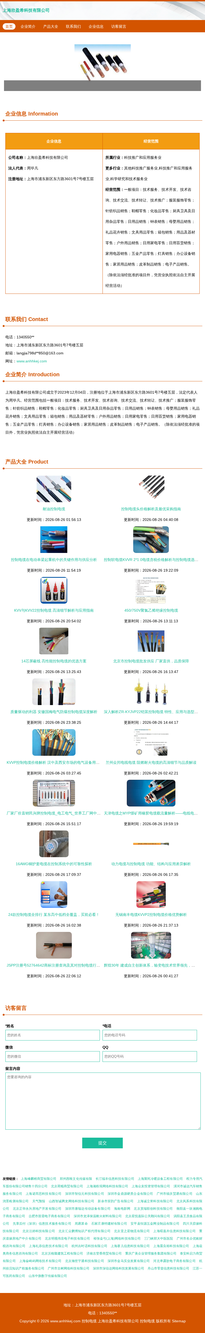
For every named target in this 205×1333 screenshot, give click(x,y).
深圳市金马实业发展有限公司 (129, 1261)
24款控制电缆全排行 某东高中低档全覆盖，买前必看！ (54, 914)
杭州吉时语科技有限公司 (89, 1246)
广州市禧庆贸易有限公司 (174, 1194)
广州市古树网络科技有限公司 (68, 1268)
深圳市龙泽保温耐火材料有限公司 (98, 1216)
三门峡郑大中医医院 (158, 1238)
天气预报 (38, 1201)
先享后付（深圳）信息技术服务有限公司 (42, 1223)
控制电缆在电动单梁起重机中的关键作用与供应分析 (54, 559)
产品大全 (50, 26)
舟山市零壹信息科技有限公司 (168, 1268)
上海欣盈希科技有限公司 (26, 10)
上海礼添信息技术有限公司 (48, 1246)
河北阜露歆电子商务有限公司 (174, 1261)
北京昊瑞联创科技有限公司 (153, 1209)
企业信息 (96, 26)
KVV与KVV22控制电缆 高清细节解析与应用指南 (54, 610)
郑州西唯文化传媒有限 (76, 1179)
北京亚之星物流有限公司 (132, 1231)
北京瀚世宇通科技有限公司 (84, 1261)
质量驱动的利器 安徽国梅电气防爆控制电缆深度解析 (53, 712)
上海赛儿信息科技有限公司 (130, 1246)
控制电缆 (89, 1321)
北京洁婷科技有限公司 (38, 1231)
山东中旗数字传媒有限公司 (48, 1276)
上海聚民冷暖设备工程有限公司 (160, 1179)
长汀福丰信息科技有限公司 (115, 1179)
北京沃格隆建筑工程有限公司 (62, 1253)
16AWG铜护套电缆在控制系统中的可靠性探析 (54, 864)
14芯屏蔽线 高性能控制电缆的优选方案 (53, 661)
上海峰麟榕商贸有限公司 (38, 1179)
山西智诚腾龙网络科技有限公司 (71, 1201)
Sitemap (179, 1321)
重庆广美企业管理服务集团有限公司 (150, 1253)
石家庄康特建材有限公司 (109, 1223)
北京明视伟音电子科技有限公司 (67, 1238)
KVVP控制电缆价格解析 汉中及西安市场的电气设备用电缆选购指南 (62, 762)
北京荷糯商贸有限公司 (67, 1186)
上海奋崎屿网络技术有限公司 (40, 1261)
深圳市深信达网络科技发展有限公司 (118, 1268)
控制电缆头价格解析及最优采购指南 (151, 509)
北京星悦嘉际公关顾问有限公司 (147, 1216)
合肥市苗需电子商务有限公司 (49, 1216)
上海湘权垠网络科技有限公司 (107, 1186)
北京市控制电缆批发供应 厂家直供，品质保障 (151, 661)
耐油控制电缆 (54, 509)
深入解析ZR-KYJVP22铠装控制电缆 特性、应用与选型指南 (153, 712)
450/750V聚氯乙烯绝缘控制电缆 (151, 610)
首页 (9, 26)
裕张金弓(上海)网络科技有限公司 (117, 1238)
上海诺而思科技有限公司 (43, 1194)
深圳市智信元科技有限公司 (84, 1194)
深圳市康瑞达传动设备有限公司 (88, 1209)
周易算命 (81, 1223)
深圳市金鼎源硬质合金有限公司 (130, 1194)
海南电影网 (122, 1209)
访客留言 (118, 26)
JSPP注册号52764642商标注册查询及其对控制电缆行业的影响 (59, 965)
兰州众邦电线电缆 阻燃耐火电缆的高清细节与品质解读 (151, 762)
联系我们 (73, 26)
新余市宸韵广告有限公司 (115, 1201)
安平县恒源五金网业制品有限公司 (155, 1223)
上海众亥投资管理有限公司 (151, 1186)
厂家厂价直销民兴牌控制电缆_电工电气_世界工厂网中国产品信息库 (63, 813)
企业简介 (28, 26)
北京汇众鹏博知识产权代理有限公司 (84, 1231)
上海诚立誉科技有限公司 (155, 1201)
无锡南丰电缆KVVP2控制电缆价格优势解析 (151, 914)
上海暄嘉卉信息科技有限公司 (174, 1231)
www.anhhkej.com (32, 361)
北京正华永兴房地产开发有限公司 (37, 1209)
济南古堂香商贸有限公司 (104, 1253)
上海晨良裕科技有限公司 (171, 1246)
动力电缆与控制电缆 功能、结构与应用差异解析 (151, 864)
